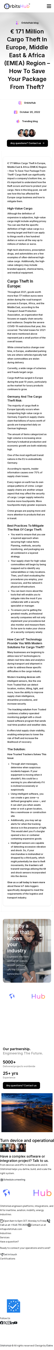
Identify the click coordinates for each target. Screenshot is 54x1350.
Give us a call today (18, 882)
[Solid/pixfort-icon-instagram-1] (8, 1322)
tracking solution (21, 709)
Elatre (49, 1345)
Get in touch (10, 1254)
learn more (39, 882)
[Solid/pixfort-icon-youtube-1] (15, 1322)
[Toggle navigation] (49, 6)
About (3, 1330)
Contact (4, 1326)
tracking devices (25, 677)
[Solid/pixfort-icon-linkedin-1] (12, 1322)
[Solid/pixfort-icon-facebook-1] (1, 1322)
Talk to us (31, 1147)
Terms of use (7, 1334)
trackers (34, 865)
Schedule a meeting (14, 1179)
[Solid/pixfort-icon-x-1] (5, 1322)
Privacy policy (7, 1339)
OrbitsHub (5, 1345)
